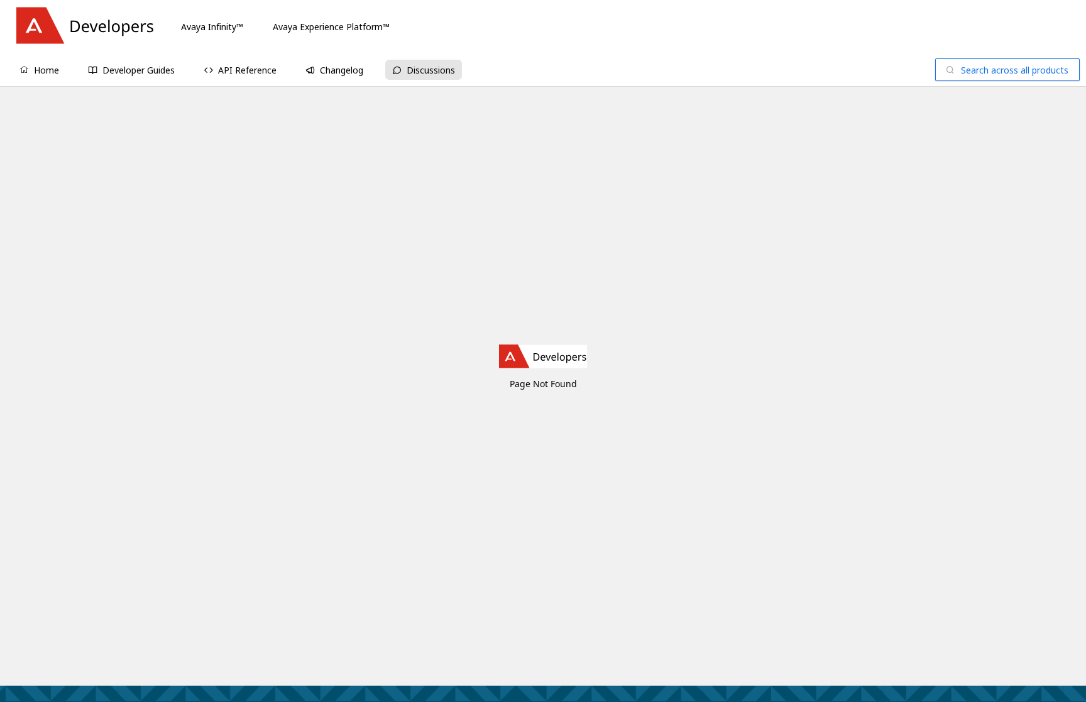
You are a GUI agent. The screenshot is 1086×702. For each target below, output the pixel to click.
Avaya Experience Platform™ (331, 26)
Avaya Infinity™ (212, 26)
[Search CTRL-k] (1007, 69)
